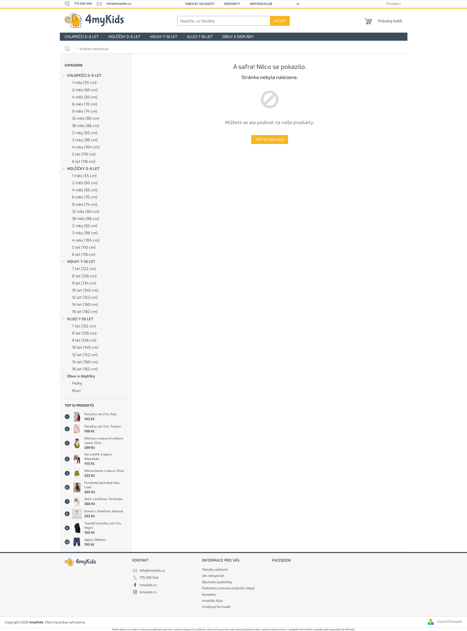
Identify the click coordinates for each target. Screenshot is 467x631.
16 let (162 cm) (85, 311)
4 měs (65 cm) (85, 96)
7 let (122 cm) (84, 268)
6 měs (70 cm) (84, 104)
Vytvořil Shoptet (449, 621)
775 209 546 (148, 577)
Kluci (76, 390)
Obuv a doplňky (81, 375)
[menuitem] (81, 37)
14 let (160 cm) (85, 304)
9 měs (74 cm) (84, 111)
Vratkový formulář (216, 607)
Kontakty (232, 4)
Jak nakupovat (213, 575)
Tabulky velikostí (199, 4)
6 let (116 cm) (83, 161)
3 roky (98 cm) (85, 139)
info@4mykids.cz (152, 570)
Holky (77, 383)
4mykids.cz (148, 585)
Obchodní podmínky (217, 582)
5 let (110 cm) (84, 154)
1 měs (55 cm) (84, 82)
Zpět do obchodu (269, 139)
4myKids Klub (261, 4)
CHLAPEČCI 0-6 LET (84, 75)
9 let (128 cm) (84, 340)
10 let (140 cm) (85, 290)
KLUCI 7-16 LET (80, 318)
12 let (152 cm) (85, 297)
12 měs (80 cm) (85, 118)
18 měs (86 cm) (85, 125)
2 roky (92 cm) (84, 132)
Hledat (280, 21)
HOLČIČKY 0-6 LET (83, 168)
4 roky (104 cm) (86, 146)
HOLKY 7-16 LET (81, 261)
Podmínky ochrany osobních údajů (228, 588)
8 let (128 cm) (84, 275)
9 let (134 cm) (84, 283)
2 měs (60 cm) (85, 89)
